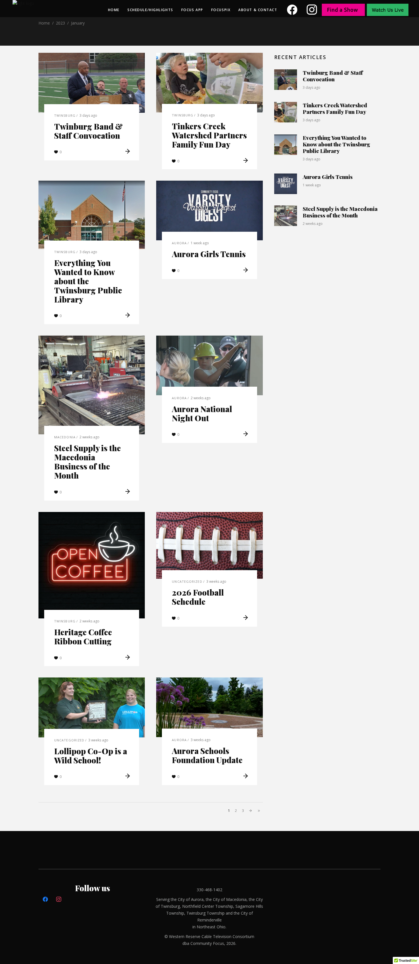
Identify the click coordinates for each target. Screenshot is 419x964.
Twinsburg (65, 115)
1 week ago (200, 243)
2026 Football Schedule (198, 597)
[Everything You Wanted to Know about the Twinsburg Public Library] (91, 215)
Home (44, 23)
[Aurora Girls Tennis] (209, 210)
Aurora (179, 243)
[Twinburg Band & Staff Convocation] (91, 83)
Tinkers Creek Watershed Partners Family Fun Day (209, 135)
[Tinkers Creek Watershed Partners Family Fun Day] (209, 82)
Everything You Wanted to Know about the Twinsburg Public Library (88, 280)
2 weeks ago (89, 437)
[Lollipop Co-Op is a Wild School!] (91, 707)
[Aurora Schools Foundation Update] (209, 707)
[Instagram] (312, 10)
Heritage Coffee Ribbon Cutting (83, 636)
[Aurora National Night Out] (209, 365)
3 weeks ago (216, 581)
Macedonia (65, 437)
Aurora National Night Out (202, 413)
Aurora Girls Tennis (209, 254)
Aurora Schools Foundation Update (207, 755)
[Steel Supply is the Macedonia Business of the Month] (91, 385)
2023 (60, 23)
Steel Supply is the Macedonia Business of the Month (87, 462)
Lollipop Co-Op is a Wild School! (90, 755)
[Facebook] (292, 10)
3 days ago (88, 115)
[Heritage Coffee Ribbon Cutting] (91, 565)
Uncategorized (187, 581)
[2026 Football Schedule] (209, 545)
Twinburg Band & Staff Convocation (88, 131)
